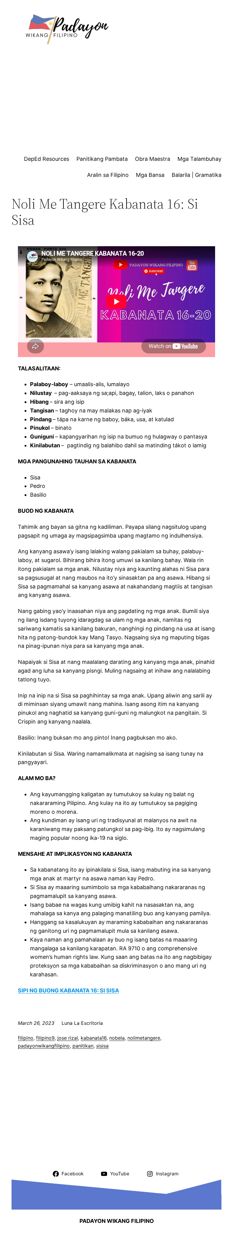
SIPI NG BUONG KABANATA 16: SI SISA (68, 990)
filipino (25, 1038)
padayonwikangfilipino (44, 1046)
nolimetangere (143, 1038)
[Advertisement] (122, 102)
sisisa (102, 1046)
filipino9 (45, 1038)
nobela (117, 1038)
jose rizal (67, 1038)
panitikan (83, 1046)
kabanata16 (93, 1038)
